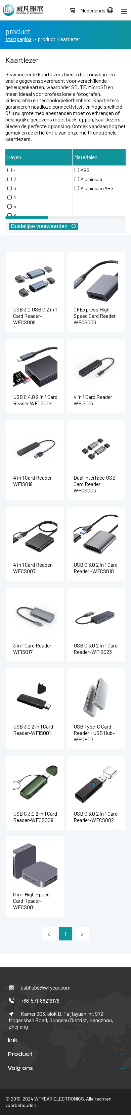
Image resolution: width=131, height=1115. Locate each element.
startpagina (18, 39)
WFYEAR (23, 10)
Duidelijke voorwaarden (39, 226)
